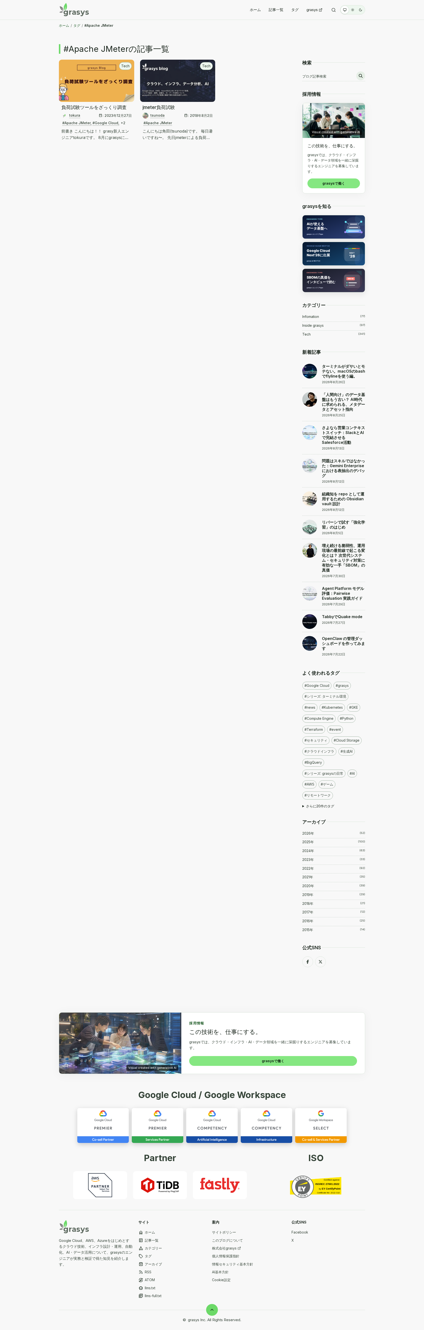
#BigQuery (313, 762)
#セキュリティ (316, 740)
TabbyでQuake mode (342, 616)
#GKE (353, 707)
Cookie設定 (221, 1280)
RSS (144, 1272)
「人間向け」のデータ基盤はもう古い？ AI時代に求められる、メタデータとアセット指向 (343, 402)
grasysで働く (333, 183)
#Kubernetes (332, 707)
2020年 (333, 886)
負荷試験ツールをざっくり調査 (94, 107)
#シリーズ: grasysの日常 (324, 773)
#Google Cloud (105, 123)
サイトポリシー (224, 1232)
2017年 (333, 912)
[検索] (333, 9)
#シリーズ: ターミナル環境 (325, 696)
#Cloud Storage (346, 740)
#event (335, 729)
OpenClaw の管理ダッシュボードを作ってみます (343, 643)
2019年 (333, 895)
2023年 (333, 859)
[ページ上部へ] (212, 1310)
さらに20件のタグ (320, 806)
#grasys (342, 685)
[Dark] (360, 10)
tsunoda (157, 115)
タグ (295, 9)
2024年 (333, 851)
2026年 (333, 833)
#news (310, 707)
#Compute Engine (319, 718)
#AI (352, 773)
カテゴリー (150, 1248)
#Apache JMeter (76, 123)
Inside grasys (333, 325)
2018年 (333, 903)
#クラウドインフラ (319, 751)
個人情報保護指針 (225, 1256)
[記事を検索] (360, 75)
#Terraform (314, 729)
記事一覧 (276, 9)
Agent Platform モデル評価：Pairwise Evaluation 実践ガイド (343, 593)
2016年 (333, 921)
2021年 (333, 877)
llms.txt (146, 1288)
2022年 (333, 868)
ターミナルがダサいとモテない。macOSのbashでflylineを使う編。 (343, 371)
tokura (74, 115)
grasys (312, 9)
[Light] (353, 10)
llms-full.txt (149, 1296)
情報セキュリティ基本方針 (232, 1264)
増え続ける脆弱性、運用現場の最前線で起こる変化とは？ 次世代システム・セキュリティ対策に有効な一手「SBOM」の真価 (343, 557)
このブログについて (227, 1240)
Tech (125, 66)
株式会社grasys (224, 1248)
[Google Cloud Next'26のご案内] (333, 254)
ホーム (255, 9)
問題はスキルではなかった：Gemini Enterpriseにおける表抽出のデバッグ (343, 468)
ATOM (146, 1280)
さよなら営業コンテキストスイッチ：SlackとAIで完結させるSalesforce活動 (343, 435)
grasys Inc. (197, 1319)
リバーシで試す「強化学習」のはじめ (343, 524)
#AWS (309, 784)
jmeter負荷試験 (159, 107)
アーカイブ (150, 1264)
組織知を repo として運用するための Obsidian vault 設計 (343, 498)
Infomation (333, 316)
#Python (346, 718)
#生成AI (347, 751)
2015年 (333, 930)
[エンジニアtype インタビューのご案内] (333, 227)
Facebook (300, 1232)
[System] (345, 10)
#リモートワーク (318, 795)
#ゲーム (327, 784)
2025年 (333, 842)
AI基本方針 (220, 1272)
